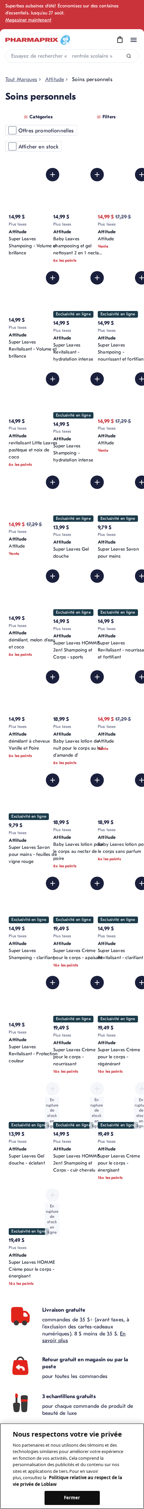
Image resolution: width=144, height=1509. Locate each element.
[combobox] (72, 56)
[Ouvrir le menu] (134, 40)
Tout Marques (21, 79)
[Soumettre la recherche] (128, 56)
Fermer (72, 1498)
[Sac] (120, 40)
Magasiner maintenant (28, 20)
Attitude (54, 79)
